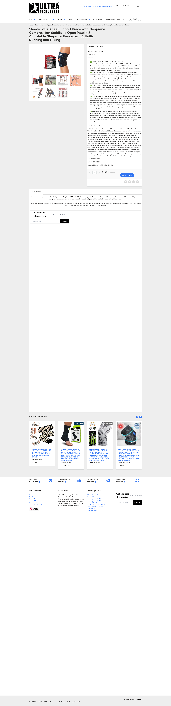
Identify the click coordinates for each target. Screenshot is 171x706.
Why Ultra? (36, 192)
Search (31, 495)
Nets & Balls (97, 19)
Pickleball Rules (92, 497)
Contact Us (32, 499)
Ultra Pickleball (38, 702)
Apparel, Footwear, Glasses (78, 19)
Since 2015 (88, 6)
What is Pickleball (92, 495)
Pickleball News (34, 501)
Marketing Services (35, 503)
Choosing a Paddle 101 (94, 499)
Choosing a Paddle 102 (94, 501)
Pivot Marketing (137, 699)
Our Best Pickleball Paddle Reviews (98, 505)
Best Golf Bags (91, 508)
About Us (32, 497)
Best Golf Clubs (92, 510)
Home (31, 25)
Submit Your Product (35, 505)
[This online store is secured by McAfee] (34, 509)
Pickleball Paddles (45, 19)
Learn (31, 19)
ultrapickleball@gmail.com (105, 6)
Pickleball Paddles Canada (95, 507)
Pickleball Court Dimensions (95, 503)
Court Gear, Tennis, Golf (115, 19)
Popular (60, 19)
